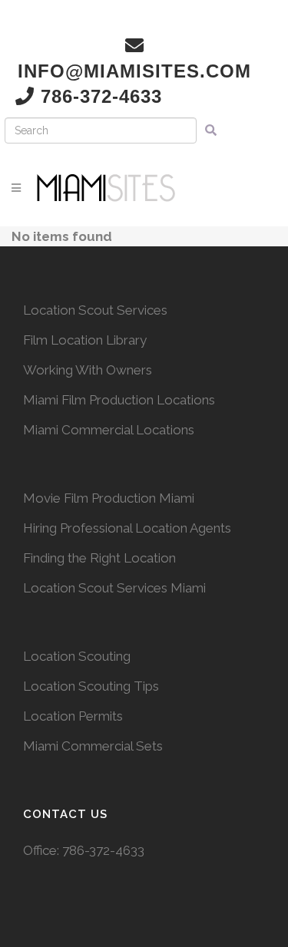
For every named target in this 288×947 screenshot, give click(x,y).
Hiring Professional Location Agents (127, 528)
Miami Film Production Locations (119, 400)
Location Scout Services (95, 310)
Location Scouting (77, 656)
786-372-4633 (103, 850)
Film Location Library (85, 340)
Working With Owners (87, 370)
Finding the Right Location (99, 558)
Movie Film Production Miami (108, 498)
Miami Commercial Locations (108, 429)
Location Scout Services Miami (114, 588)
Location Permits (73, 716)
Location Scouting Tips (91, 686)
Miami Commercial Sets (93, 746)
